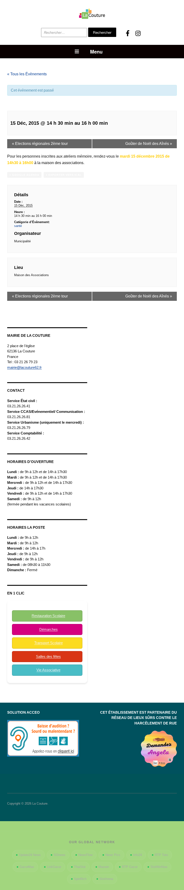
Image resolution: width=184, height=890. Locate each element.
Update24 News (30, 855)
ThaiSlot (80, 867)
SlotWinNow (158, 867)
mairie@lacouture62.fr (24, 367)
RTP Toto (161, 855)
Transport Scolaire (48, 643)
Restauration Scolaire (48, 616)
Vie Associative (48, 670)
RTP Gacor (130, 867)
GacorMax (27, 867)
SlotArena (106, 879)
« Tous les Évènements (27, 74)
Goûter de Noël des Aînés (148, 144)
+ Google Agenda (24, 174)
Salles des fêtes (48, 656)
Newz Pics (112, 855)
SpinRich (80, 879)
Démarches (48, 629)
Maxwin (103, 867)
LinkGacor (54, 867)
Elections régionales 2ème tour (40, 144)
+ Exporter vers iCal (64, 174)
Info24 (137, 855)
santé (18, 226)
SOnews (59, 855)
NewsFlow (85, 855)
